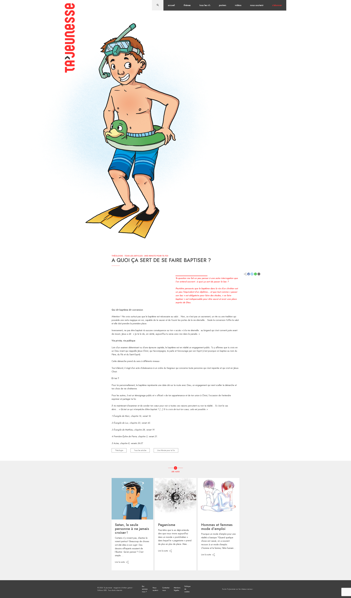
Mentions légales (177, 589)
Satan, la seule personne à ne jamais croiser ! (132, 528)
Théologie (117, 255)
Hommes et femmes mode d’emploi (217, 526)
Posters (222, 5)
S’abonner (277, 5)
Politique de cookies (187, 589)
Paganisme (166, 524)
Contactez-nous (166, 589)
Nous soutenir (257, 5)
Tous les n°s (204, 5)
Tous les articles (133, 255)
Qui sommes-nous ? (145, 589)
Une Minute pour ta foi (156, 255)
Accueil (171, 5)
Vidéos (238, 5)
